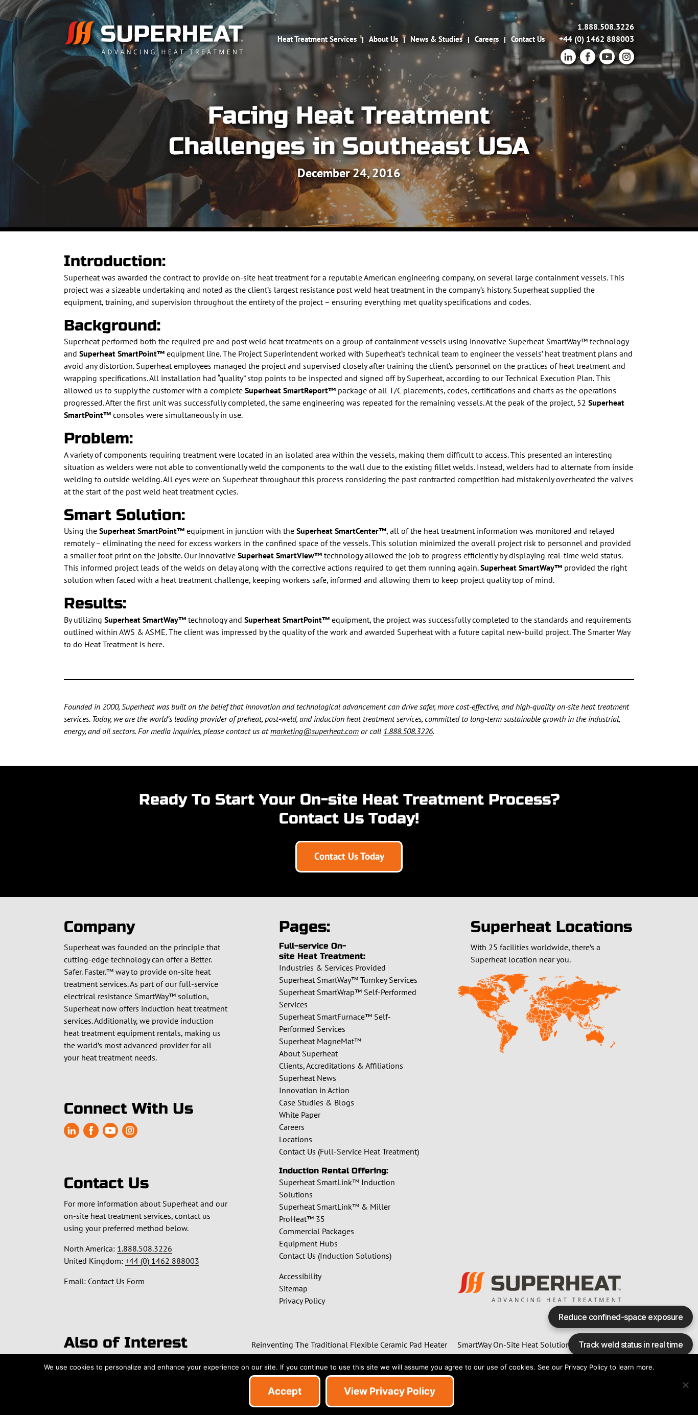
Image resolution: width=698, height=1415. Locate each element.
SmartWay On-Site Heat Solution (513, 1344)
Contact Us (528, 39)
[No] (685, 1385)
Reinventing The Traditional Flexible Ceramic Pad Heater (349, 1344)
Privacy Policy (302, 1300)
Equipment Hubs (308, 1243)
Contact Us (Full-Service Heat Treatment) (349, 1151)
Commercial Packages (316, 1231)
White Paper (299, 1115)
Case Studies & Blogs (316, 1102)
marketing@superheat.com (314, 731)
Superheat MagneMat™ (320, 1041)
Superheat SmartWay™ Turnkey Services (348, 980)
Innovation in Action (314, 1090)
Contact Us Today (349, 856)
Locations (295, 1139)
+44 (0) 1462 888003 (596, 39)
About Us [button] (383, 39)
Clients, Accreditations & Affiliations (341, 1065)
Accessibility (300, 1276)
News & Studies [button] (436, 39)
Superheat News (307, 1078)
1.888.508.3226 (605, 26)
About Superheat (308, 1053)
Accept (284, 1391)
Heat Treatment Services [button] (317, 39)
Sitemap (293, 1288)
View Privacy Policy (389, 1391)
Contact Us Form (116, 1281)
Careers (487, 39)
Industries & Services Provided (332, 967)
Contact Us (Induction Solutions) (335, 1256)
